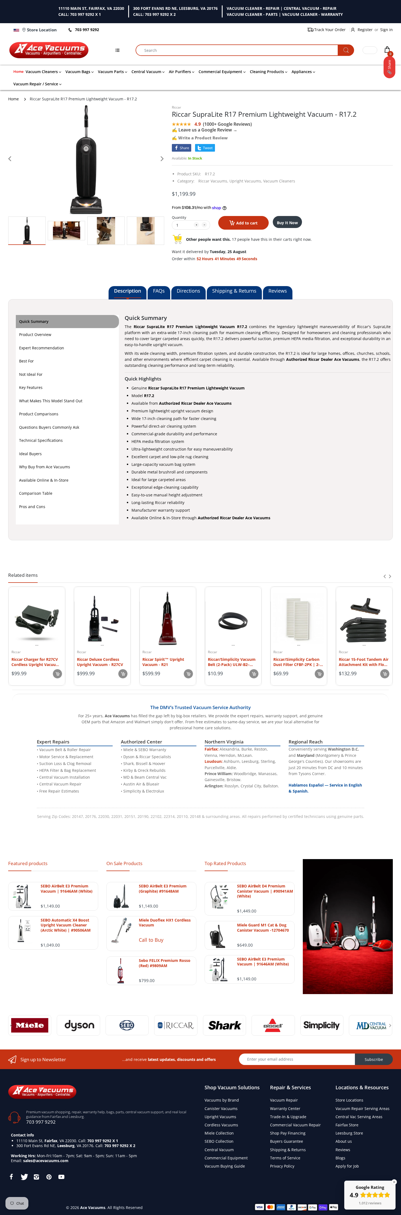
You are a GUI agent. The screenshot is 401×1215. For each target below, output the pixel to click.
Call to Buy (151, 940)
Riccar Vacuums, (213, 181)
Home (13, 98)
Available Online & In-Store (43, 480)
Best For (26, 361)
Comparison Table (35, 493)
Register (365, 29)
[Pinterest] (49, 1176)
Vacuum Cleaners (279, 181)
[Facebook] (11, 1176)
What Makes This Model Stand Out (50, 400)
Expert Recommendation (41, 347)
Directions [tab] (188, 290)
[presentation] (384, 576)
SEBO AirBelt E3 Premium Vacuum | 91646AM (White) (66, 888)
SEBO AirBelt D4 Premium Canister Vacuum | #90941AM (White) (265, 891)
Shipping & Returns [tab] (234, 290)
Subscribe (374, 1059)
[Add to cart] (57, 674)
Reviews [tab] (277, 290)
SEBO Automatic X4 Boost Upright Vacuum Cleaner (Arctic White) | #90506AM (66, 925)
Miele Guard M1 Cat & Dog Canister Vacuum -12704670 (263, 927)
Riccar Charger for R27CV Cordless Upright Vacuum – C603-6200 (35, 662)
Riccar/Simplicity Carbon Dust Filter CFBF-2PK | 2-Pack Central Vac (296, 662)
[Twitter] (24, 1176)
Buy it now (287, 222)
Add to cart (247, 223)
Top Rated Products (225, 863)
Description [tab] (127, 290)
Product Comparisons (38, 413)
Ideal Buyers (30, 453)
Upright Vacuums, (245, 181)
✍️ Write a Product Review (200, 137)
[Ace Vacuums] (42, 1091)
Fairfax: (212, 749)
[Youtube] (61, 1176)
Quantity (179, 217)
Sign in (386, 29)
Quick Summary (34, 321)
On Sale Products (124, 863)
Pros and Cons (32, 506)
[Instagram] (36, 1176)
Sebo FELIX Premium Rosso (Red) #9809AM (164, 963)
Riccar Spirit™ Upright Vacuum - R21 (163, 662)
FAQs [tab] (159, 290)
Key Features (31, 387)
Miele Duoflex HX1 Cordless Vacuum (165, 923)
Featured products (27, 863)
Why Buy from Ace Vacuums (44, 466)
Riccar (176, 107)
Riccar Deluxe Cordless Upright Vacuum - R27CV (100, 662)
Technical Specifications (41, 440)
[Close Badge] (394, 1182)
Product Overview (35, 334)
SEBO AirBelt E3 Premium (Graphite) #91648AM (163, 888)
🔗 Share (389, 67)
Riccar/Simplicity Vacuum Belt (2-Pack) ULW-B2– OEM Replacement (232, 662)
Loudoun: (214, 761)
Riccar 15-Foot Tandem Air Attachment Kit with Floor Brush (363, 662)
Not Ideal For (31, 374)
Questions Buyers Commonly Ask (49, 427)
